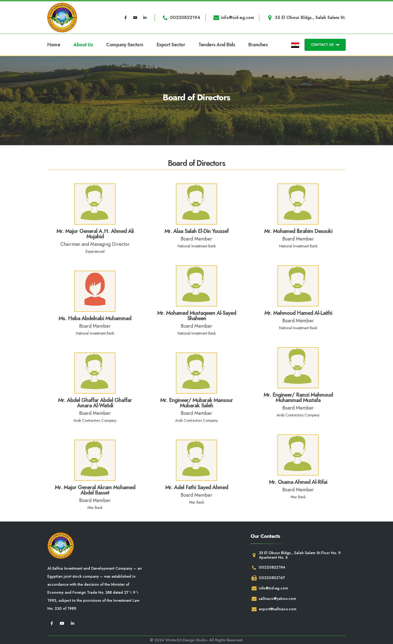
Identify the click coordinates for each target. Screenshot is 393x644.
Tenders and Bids (216, 44)
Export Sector (171, 44)
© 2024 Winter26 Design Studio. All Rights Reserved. (196, 640)
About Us (83, 44)
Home (53, 44)
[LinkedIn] (145, 17)
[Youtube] (135, 17)
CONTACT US (323, 44)
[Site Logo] (62, 17)
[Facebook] (125, 17)
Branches (258, 44)
